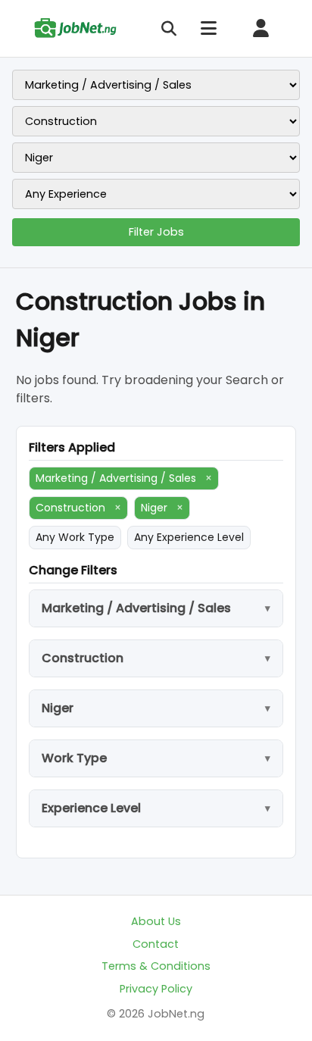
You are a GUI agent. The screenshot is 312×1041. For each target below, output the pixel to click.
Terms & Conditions (156, 966)
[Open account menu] (261, 28)
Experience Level (91, 808)
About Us (156, 921)
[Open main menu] (209, 28)
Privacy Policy (156, 988)
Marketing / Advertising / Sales (124, 478)
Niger (162, 507)
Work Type (74, 758)
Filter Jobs (156, 231)
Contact (156, 944)
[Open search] (168, 28)
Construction (78, 507)
